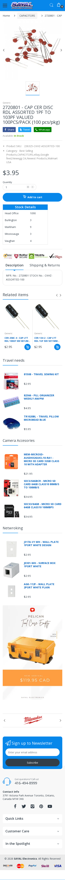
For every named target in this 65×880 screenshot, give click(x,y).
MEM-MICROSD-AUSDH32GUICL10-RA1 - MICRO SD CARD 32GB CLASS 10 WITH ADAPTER (41, 459)
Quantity (7, 182)
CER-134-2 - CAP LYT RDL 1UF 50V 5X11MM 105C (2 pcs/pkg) (46, 340)
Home (6, 15)
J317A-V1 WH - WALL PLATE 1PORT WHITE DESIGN (41, 543)
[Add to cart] (27, 347)
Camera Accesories (19, 440)
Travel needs (14, 360)
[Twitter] (24, 807)
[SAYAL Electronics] (22, 5)
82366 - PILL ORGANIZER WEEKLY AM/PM (39, 397)
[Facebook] (15, 807)
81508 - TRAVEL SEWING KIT (41, 374)
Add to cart (34, 197)
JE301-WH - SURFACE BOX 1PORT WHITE (39, 564)
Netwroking (13, 528)
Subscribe (32, 762)
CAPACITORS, (26, 154)
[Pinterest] (41, 807)
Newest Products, (37, 158)
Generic (7, 102)
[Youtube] (50, 807)
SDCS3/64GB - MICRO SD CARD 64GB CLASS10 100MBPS (42, 505)
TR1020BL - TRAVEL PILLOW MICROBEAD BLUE (41, 418)
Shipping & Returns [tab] (45, 265)
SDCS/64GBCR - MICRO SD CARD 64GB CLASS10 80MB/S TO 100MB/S (41, 484)
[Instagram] (32, 807)
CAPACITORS (27, 15)
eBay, (37, 154)
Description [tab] (14, 265)
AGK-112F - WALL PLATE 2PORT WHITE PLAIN (39, 586)
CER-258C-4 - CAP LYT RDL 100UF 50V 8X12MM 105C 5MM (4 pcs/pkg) (17, 340)
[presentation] (57, 295)
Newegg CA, (19, 158)
